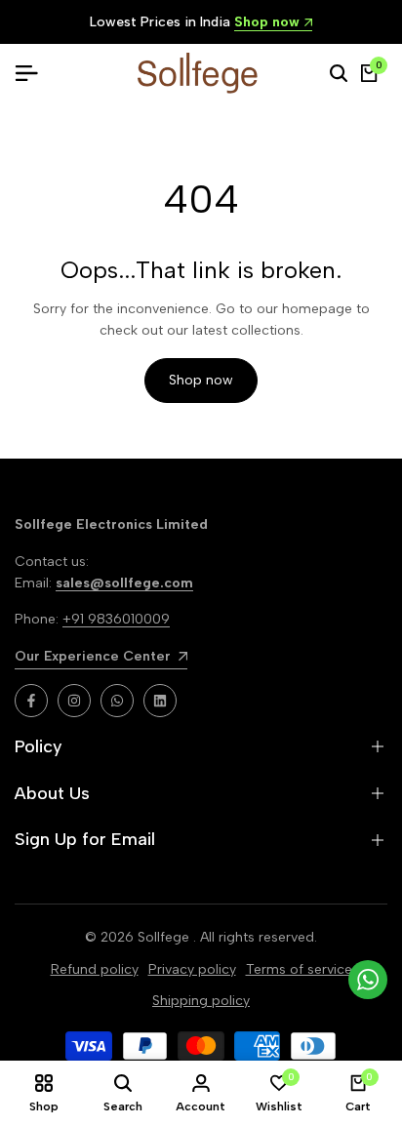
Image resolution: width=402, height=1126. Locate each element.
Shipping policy (201, 1000)
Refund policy (95, 969)
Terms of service (299, 969)
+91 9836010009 (116, 619)
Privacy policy (192, 969)
